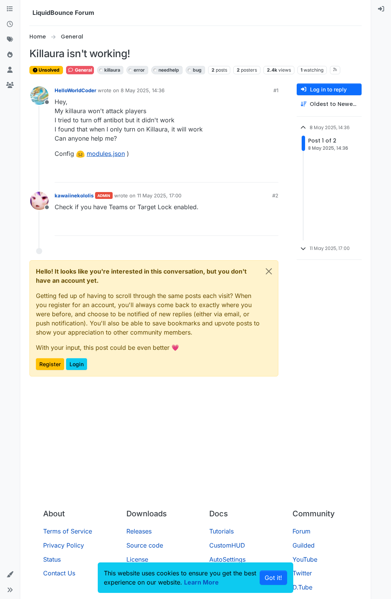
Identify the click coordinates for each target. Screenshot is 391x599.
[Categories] (10, 9)
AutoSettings (227, 559)
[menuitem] (381, 9)
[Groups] (10, 85)
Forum (301, 531)
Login (76, 364)
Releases (139, 531)
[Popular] (10, 55)
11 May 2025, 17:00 (159, 195)
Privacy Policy (63, 545)
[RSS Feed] (335, 70)
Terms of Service (67, 531)
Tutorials (221, 531)
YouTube (304, 559)
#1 (275, 90)
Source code (144, 545)
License (137, 559)
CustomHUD (227, 545)
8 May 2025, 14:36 (143, 90)
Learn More (201, 582)
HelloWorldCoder (75, 90)
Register (50, 364)
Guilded (303, 545)
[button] (10, 575)
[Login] (381, 9)
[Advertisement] (195, 445)
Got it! (273, 577)
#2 (275, 195)
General (83, 70)
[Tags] (10, 40)
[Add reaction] (244, 173)
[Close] (269, 271)
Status (52, 559)
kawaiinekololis (74, 195)
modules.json (106, 153)
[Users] (10, 70)
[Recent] (10, 24)
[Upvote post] (258, 173)
